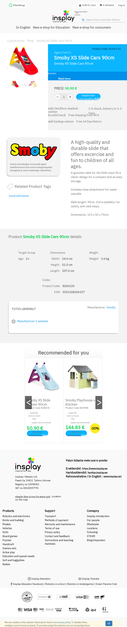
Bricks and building (13, 520)
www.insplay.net (112, 476)
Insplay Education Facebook (28, 584)
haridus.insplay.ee (97, 472)
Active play (8, 552)
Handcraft (8, 544)
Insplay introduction (98, 516)
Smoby (111, 307)
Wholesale (93, 524)
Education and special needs (18, 556)
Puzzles (6, 540)
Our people (93, 520)
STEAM (91, 536)
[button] (8, 66)
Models (6, 524)
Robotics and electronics (16, 516)
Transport (50, 516)
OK (108, 623)
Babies (6, 564)
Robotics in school (55, 584)
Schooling (92, 532)
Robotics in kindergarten (80, 584)
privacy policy (63, 622)
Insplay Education (40, 578)
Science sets (9, 548)
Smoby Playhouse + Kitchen (80, 402)
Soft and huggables (13, 560)
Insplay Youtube (90, 578)
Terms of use (52, 528)
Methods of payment (56, 520)
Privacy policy (52, 532)
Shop (30, 40)
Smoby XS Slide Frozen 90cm (38, 402)
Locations (92, 528)
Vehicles (7, 528)
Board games (10, 536)
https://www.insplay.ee (94, 468)
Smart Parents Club (106, 584)
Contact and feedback (57, 536)
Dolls (5, 532)
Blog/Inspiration (96, 540)
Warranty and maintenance (60, 524)
